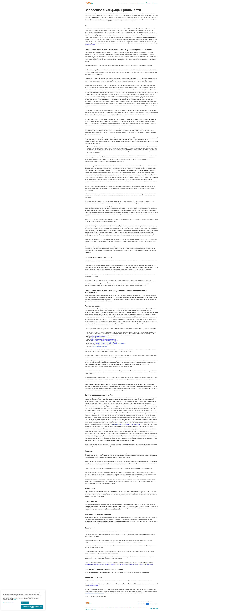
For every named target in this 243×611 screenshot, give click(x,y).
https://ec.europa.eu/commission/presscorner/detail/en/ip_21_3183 (127, 424)
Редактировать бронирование (136, 3)
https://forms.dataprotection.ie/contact (94, 593)
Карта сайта (93, 609)
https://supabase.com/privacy (100, 346)
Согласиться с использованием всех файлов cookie (32, 607)
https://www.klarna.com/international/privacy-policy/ (103, 339)
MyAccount (154, 3)
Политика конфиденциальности (140, 607)
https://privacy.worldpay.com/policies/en (102, 337)
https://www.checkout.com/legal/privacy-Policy (106, 342)
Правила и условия (109, 607)
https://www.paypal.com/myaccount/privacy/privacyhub (104, 340)
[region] (23, 600)
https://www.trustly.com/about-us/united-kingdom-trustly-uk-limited (109, 343)
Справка (148, 3)
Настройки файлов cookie (8, 602)
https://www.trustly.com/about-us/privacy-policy (102, 344)
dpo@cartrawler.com (90, 44)
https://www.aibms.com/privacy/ (99, 336)
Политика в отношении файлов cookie (123, 607)
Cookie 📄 (16, 599)
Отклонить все (25, 602)
